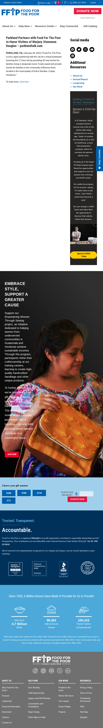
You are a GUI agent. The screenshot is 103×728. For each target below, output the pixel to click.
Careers (5, 717)
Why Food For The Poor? (10, 688)
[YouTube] (51, 670)
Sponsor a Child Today (83, 254)
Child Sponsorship (36, 693)
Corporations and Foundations (35, 705)
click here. (24, 82)
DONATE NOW (77, 499)
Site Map (84, 712)
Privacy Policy (86, 687)
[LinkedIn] (67, 670)
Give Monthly (87, 18)
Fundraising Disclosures (85, 699)
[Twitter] (59, 670)
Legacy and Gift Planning (39, 698)
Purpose (5, 696)
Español (83, 717)
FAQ (82, 706)
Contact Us (7, 722)
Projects (62, 712)
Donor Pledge (64, 706)
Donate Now (88, 11)
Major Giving (33, 712)
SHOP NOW (12, 454)
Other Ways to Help (36, 717)
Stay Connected (69, 26)
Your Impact (63, 701)
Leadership (78, 83)
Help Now (24, 26)
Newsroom (7, 712)
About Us (7, 26)
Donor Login (45, 3)
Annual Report (80, 79)
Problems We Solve (64, 688)
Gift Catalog (90, 26)
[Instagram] (43, 670)
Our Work (77, 87)
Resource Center (44, 26)
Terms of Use (86, 693)
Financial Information (11, 706)
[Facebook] (35, 670)
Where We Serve (65, 696)
